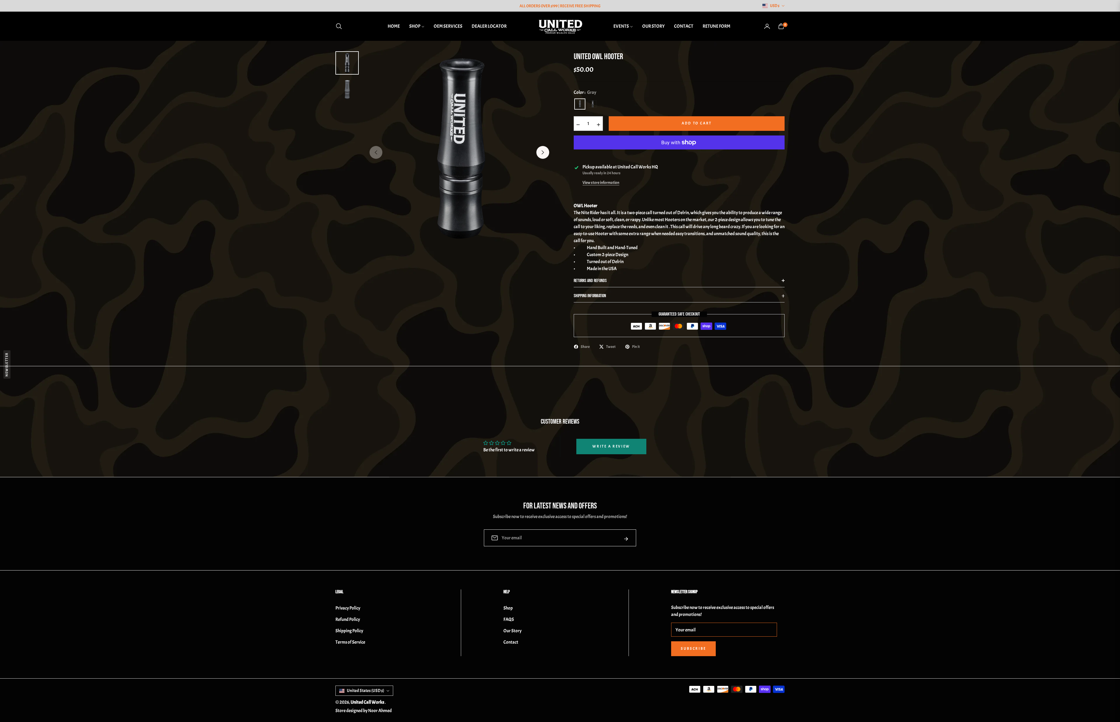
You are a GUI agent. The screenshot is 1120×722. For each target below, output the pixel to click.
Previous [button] (376, 152)
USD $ (774, 5)
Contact (510, 642)
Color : (585, 92)
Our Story (512, 631)
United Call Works (368, 702)
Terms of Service (350, 642)
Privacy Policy (347, 608)
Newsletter (7, 364)
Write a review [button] (611, 446)
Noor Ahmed (380, 711)
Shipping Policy (349, 631)
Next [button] (542, 152)
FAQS (508, 619)
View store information (600, 182)
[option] (459, 148)
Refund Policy (347, 619)
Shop (508, 608)
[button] (340, 26)
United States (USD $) (365, 690)
